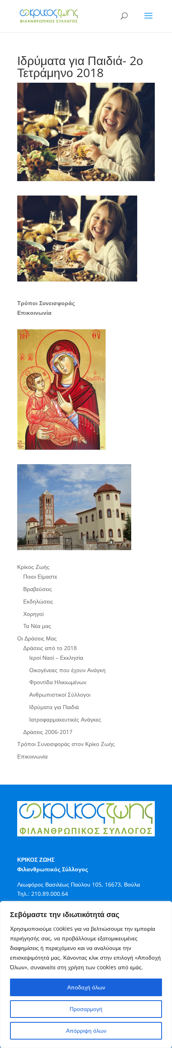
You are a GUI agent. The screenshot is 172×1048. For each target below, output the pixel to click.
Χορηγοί (33, 614)
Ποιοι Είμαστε (40, 576)
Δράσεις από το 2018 (50, 648)
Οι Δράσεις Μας (37, 638)
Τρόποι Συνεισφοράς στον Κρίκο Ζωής (66, 744)
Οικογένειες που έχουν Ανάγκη (67, 670)
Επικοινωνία (32, 756)
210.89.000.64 (49, 893)
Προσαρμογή (86, 1009)
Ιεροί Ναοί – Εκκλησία (56, 657)
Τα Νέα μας (37, 626)
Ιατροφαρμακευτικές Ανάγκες (65, 719)
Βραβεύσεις (37, 589)
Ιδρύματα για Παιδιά (54, 707)
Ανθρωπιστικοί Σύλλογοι (59, 694)
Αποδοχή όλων (86, 987)
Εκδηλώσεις (38, 601)
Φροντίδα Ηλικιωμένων (57, 682)
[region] (86, 974)
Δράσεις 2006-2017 (47, 732)
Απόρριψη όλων (86, 1030)
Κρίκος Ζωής (33, 567)
